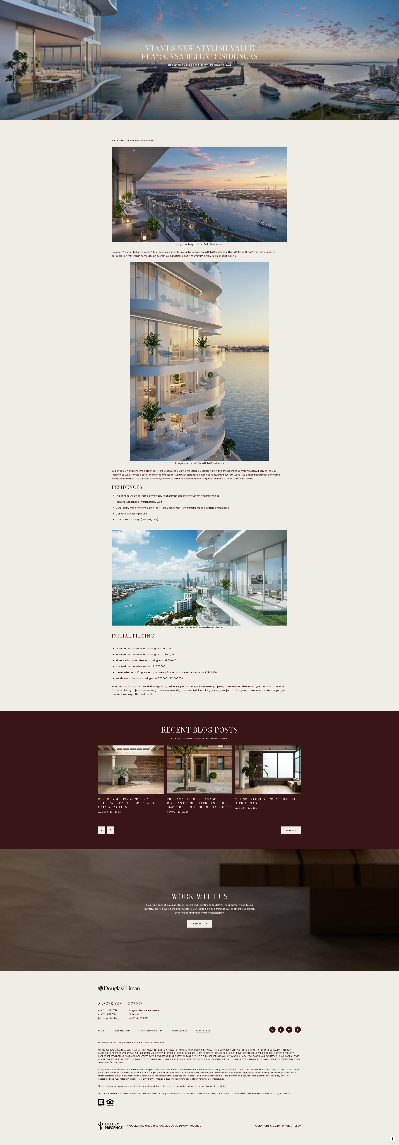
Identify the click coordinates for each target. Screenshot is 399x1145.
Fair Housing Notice (107, 1042)
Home (101, 1030)
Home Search (179, 1030)
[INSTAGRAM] (272, 1029)
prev (101, 830)
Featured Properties (151, 1030)
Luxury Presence (190, 1126)
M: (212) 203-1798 (108, 1010)
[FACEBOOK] (298, 1029)
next (110, 830)
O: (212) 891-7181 (107, 1014)
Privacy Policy (291, 1126)
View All (290, 830)
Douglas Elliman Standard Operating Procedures (141, 1042)
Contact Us (203, 1030)
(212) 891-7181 (116, 1062)
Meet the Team (122, 1030)
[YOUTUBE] (289, 1029)
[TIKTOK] (281, 1029)
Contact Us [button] (199, 923)
